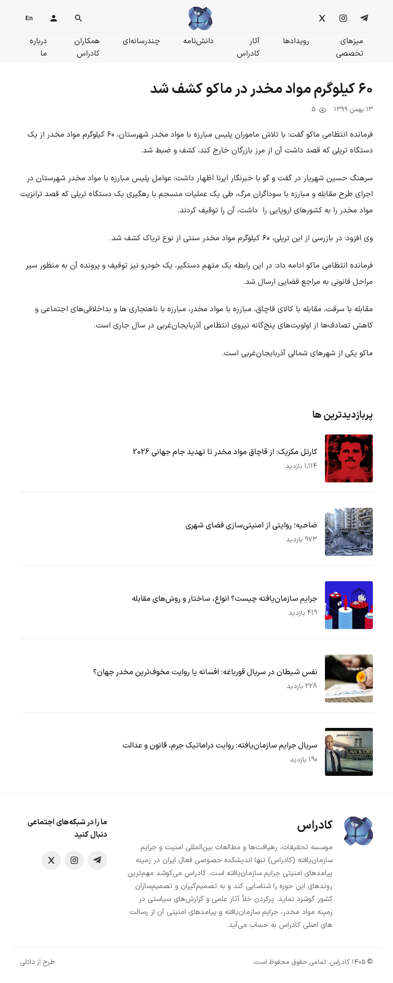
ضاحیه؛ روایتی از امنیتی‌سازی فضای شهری (251, 525)
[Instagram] (343, 18)
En (29, 18)
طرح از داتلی (37, 962)
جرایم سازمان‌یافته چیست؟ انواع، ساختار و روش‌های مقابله (224, 599)
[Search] (78, 18)
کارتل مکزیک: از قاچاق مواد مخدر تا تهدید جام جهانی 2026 (225, 452)
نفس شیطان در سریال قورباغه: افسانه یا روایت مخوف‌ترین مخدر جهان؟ (205, 672)
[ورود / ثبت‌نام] (53, 18)
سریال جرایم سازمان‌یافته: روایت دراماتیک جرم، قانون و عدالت (220, 745)
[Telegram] (364, 18)
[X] (322, 18)
